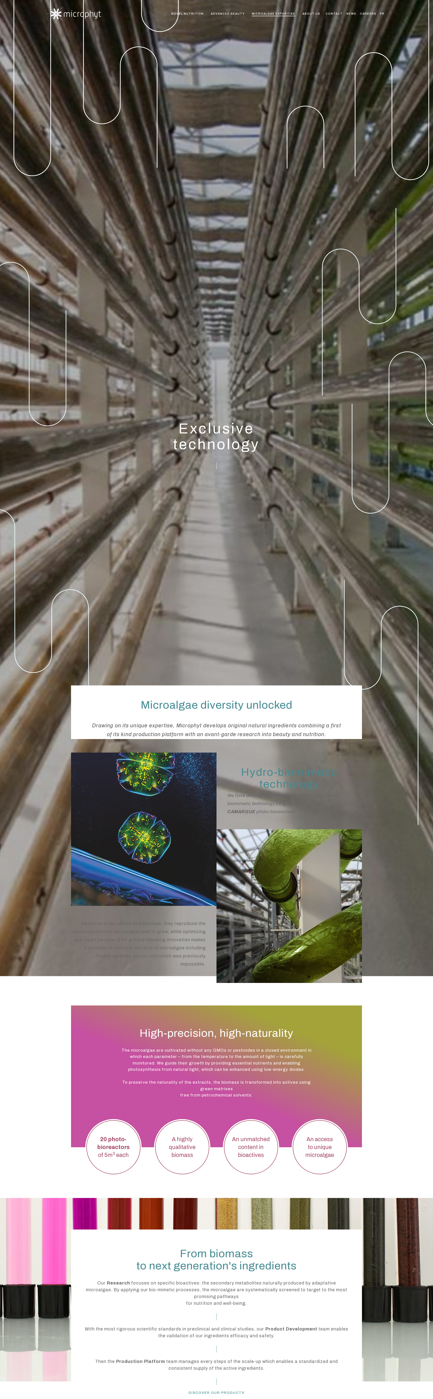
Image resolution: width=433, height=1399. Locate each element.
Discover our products (216, 1392)
